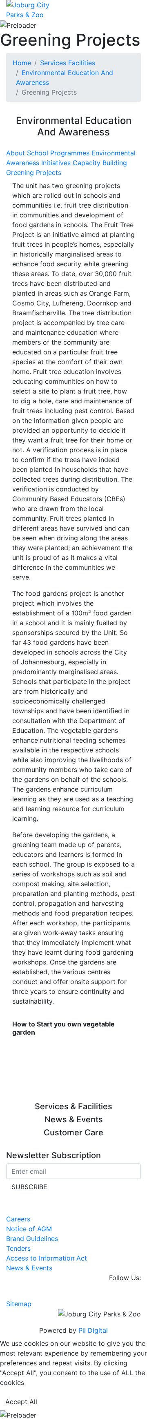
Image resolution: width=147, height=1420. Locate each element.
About (16, 153)
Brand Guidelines (32, 1238)
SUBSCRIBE (29, 1187)
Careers (18, 1219)
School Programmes (59, 153)
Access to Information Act (46, 1258)
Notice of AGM (29, 1229)
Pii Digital (93, 1330)
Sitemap (18, 1304)
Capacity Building (100, 163)
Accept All (21, 1402)
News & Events (29, 1268)
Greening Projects (33, 172)
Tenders (18, 1248)
